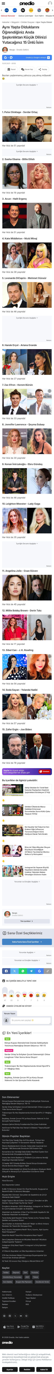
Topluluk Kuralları (9, 1301)
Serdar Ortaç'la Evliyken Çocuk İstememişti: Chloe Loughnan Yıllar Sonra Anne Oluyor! (27, 1055)
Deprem (16, 1272)
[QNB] (31, 10)
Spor (7, 1039)
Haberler (5, 22)
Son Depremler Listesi (11, 1185)
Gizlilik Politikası (8, 1298)
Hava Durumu (7, 1180)
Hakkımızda (6, 1292)
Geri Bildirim (7, 1295)
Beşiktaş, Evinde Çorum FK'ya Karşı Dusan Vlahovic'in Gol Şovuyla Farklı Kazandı (24, 1078)
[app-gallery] (38, 1327)
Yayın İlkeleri (31, 1298)
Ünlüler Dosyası (27, 22)
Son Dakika (7, 1282)
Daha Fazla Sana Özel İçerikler (25, 942)
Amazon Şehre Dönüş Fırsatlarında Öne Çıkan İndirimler (24, 1124)
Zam (25, 1272)
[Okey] (15, 10)
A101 (27, 1277)
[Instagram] (4, 1316)
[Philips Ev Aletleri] (7, 10)
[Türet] (39, 10)
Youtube (34, 1272)
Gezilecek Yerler (42, 1282)
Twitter (6, 1272)
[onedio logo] (25, 1342)
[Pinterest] (26, 1316)
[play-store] (23, 1327)
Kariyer (28, 1292)
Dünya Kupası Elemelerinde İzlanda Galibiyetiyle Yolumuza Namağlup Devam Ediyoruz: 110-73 (26, 1044)
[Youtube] (21, 1316)
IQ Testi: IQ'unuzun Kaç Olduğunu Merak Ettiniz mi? (23, 1261)
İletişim (5, 1307)
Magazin (15, 22)
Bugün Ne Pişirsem (24, 1282)
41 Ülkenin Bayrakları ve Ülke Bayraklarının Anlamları (23, 1251)
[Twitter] (15, 1316)
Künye (28, 1301)
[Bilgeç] (47, 10)
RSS (27, 1304)
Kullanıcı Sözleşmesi (34, 1295)
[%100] (23, 10)
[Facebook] (10, 1316)
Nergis (19, 50)
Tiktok (35, 1277)
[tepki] (5, 995)
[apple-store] (9, 1327)
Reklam (5, 1304)
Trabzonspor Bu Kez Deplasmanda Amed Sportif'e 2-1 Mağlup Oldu (27, 1067)
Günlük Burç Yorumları (12, 1277)
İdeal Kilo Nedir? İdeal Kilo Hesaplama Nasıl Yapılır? (22, 1235)
